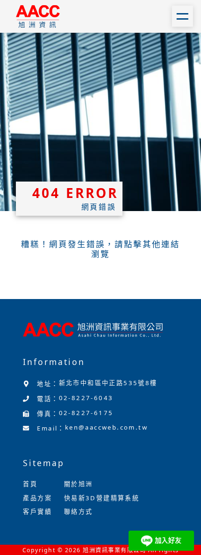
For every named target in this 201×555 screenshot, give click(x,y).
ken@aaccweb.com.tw (106, 427)
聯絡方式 (78, 511)
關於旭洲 (78, 484)
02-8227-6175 (86, 413)
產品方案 (37, 498)
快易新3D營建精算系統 (101, 498)
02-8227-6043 (86, 398)
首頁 (30, 484)
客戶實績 (37, 511)
